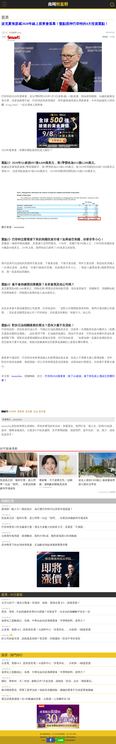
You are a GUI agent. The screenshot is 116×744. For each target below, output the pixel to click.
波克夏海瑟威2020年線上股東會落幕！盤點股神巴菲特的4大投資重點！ (54, 24)
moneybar (11, 40)
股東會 (20, 411)
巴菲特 (12, 411)
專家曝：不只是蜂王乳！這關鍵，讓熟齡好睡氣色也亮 (55, 482)
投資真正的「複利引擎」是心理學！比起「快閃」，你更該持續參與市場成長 (18, 484)
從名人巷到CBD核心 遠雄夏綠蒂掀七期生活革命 (97, 482)
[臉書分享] (51, 740)
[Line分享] (61, 740)
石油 (35, 411)
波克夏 (28, 411)
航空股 (42, 411)
